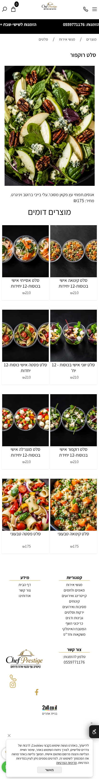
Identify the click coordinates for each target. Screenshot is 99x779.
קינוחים (74, 602)
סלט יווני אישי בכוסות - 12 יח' (73, 368)
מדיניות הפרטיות (66, 763)
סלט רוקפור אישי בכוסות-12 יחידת (73, 453)
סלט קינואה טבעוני (73, 535)
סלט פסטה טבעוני (25, 535)
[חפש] (4, 7)
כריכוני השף (74, 624)
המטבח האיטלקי (74, 630)
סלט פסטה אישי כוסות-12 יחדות (25, 368)
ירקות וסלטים (74, 613)
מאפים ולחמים (74, 591)
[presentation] (5, 27)
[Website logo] (49, 6)
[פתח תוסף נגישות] (94, 731)
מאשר (49, 770)
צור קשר (25, 591)
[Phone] (86, 7)
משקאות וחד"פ (74, 635)
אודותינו (25, 596)
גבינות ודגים (74, 619)
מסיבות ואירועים (74, 607)
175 (80, 202)
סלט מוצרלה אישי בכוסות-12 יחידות (25, 453)
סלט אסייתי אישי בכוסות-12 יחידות (25, 284)
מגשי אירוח (74, 585)
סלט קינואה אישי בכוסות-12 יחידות (73, 284)
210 (76, 293)
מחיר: (89, 202)
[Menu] (95, 7)
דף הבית (25, 585)
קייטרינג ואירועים (74, 596)
